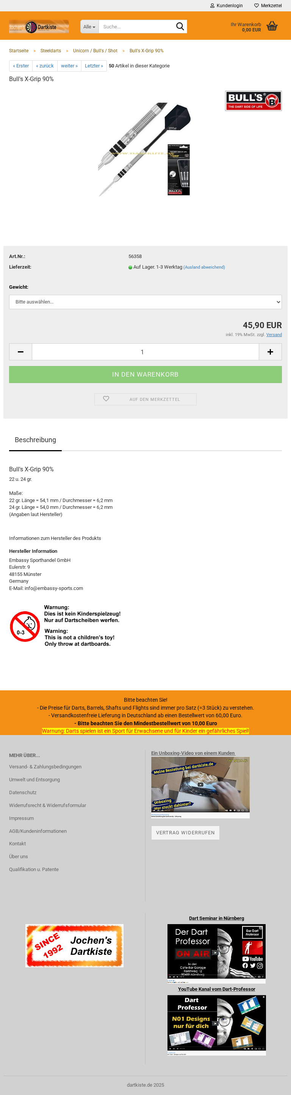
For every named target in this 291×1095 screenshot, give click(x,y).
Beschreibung (35, 440)
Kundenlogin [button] (228, 5)
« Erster (21, 66)
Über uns (18, 856)
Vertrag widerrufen (185, 832)
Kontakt (17, 843)
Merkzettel (270, 5)
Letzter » (94, 66)
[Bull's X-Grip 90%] (145, 147)
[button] (20, 351)
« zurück (45, 66)
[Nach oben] (270, 1084)
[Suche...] (180, 27)
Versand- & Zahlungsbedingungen (45, 767)
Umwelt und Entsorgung (34, 779)
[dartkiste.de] (39, 26)
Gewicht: (18, 287)
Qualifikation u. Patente (34, 869)
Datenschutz (22, 792)
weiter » (69, 66)
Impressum (21, 818)
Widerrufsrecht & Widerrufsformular (47, 805)
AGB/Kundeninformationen (38, 831)
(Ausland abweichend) (204, 267)
